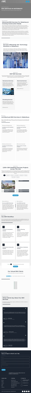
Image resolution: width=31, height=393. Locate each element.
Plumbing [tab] (26, 175)
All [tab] (4, 175)
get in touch (15, 266)
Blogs (2, 385)
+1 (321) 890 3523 (25, 385)
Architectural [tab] (7, 175)
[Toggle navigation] (29, 1)
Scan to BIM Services (14, 384)
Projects (2, 381)
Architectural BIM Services (14, 381)
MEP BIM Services (13, 380)
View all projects (15, 195)
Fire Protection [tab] (17, 175)
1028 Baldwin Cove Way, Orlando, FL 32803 (26, 380)
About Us (2, 380)
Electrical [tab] (12, 175)
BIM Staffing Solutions (14, 385)
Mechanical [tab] (21, 175)
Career (2, 384)
